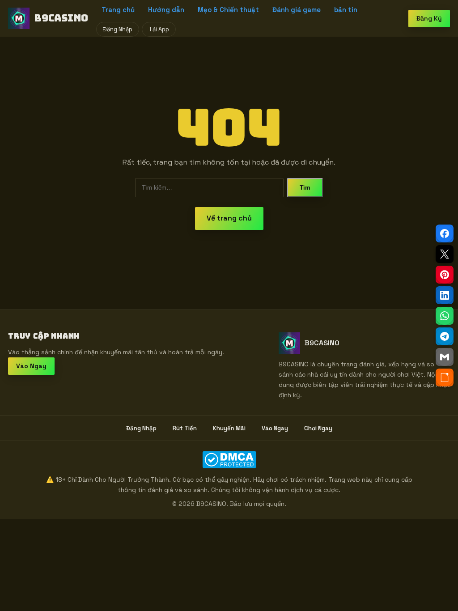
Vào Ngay (31, 366)
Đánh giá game (296, 9)
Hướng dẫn (166, 9)
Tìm (305, 187)
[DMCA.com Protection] (229, 459)
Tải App (158, 29)
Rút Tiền (185, 428)
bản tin (345, 9)
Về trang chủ (229, 218)
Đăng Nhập (117, 29)
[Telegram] (445, 336)
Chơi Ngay (318, 428)
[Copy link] (445, 377)
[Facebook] (445, 233)
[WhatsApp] (445, 316)
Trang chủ (118, 9)
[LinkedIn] (445, 295)
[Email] (445, 357)
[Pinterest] (445, 275)
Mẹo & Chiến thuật (228, 9)
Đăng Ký (429, 18)
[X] (445, 254)
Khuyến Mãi (229, 428)
